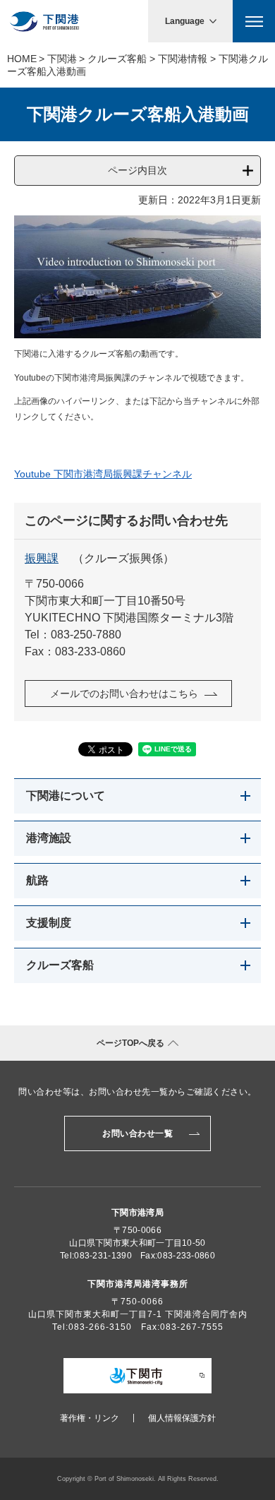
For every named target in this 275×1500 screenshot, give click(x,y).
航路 (37, 880)
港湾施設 (48, 838)
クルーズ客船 (117, 58)
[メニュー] (254, 21)
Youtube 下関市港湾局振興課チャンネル (103, 474)
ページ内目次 (137, 170)
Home (22, 58)
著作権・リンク (89, 1418)
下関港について (65, 796)
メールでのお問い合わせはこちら (124, 693)
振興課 (42, 558)
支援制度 (48, 923)
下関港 (62, 58)
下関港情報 (182, 58)
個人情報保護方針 (182, 1418)
